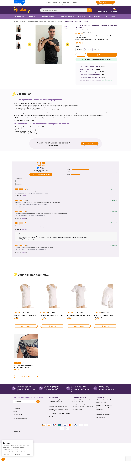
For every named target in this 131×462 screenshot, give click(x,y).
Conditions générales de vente (104, 405)
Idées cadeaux (76, 412)
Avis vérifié (114, 189)
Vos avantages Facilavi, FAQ (103, 414)
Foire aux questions (101, 412)
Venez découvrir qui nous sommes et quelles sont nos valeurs (59, 400)
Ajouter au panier (102, 55)
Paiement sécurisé (101, 402)
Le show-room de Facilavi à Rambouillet (59, 413)
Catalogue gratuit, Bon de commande (82, 406)
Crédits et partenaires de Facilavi (58, 406)
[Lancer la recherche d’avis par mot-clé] (116, 184)
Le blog (51, 416)
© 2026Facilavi (17, 431)
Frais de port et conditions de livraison (106, 400)
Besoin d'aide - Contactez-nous (57, 404)
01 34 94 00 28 (106, 2)
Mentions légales (100, 417)
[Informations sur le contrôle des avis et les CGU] (47, 170)
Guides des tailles (77, 409)
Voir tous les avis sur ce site (41, 174)
